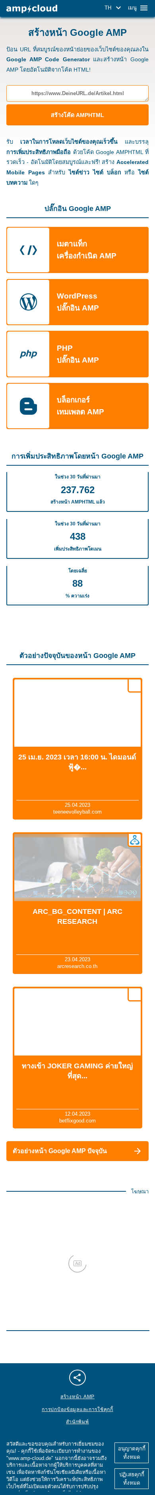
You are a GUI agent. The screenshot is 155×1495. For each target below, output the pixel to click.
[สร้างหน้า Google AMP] (31, 9)
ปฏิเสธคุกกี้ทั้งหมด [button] (131, 1479)
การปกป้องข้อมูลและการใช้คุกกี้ (77, 1409)
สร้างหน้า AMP (77, 1396)
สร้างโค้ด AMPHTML (77, 115)
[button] (114, 8)
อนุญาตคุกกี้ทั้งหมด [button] (131, 1453)
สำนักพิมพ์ (77, 1422)
